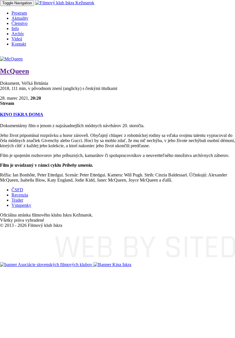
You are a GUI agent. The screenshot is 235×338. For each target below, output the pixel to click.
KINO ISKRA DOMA (21, 114)
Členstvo (19, 23)
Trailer (17, 200)
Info (15, 28)
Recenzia (19, 194)
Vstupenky (21, 205)
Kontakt (18, 44)
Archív (17, 33)
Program (19, 13)
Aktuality (19, 18)
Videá (16, 38)
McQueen (14, 71)
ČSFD (17, 189)
